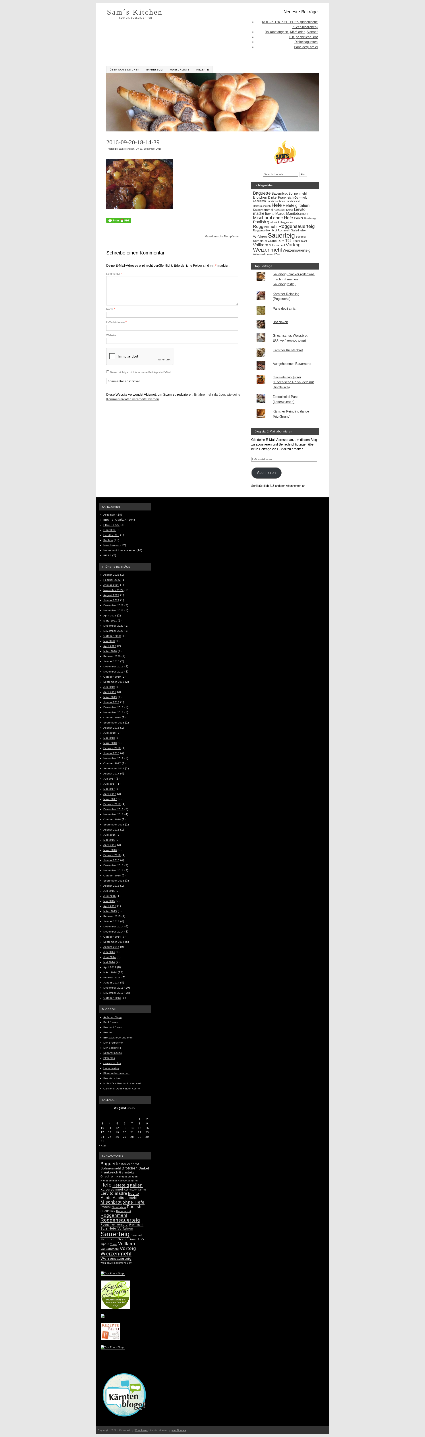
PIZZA (107, 555)
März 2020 (110, 651)
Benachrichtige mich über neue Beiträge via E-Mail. (141, 372)
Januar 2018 (111, 753)
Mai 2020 (109, 641)
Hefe (277, 205)
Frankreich (286, 197)
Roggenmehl (265, 226)
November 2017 (113, 758)
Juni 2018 (109, 732)
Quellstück (273, 222)
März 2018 (110, 743)
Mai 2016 (109, 840)
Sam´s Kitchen (135, 12)
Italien (304, 205)
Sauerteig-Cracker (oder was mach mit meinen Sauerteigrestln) (294, 279)
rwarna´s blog (112, 1063)
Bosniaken (280, 322)
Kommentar (114, 273)
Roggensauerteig (296, 226)
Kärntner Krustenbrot (288, 350)
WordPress (141, 1430)
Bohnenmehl (297, 193)
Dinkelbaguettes (306, 42)
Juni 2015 (109, 896)
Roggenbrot (286, 222)
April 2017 (109, 794)
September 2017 (113, 768)
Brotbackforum (112, 1027)
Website (111, 335)
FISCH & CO (111, 525)
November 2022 (113, 590)
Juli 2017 (109, 778)
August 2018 (111, 727)
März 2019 (110, 697)
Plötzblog (109, 1058)
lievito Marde (275, 213)
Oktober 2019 (112, 676)
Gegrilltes (109, 530)
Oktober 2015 (112, 875)
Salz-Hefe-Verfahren (116, 1228)
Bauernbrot (280, 193)
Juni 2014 (109, 957)
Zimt (277, 254)
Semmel (301, 236)
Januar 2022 (111, 600)
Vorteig (293, 244)
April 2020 (109, 646)
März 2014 (110, 972)
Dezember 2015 (113, 865)
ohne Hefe (283, 217)
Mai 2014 (109, 962)
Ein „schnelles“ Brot (303, 37)
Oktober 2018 (112, 717)
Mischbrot (262, 217)
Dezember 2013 (113, 987)
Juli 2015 (109, 891)
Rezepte (202, 69)
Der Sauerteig (112, 1047)
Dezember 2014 (113, 926)
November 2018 (113, 712)
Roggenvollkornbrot (265, 230)
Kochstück (279, 210)
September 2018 (113, 722)
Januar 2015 (111, 921)
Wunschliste (179, 69)
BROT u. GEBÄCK (115, 519)
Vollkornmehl (277, 245)
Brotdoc (108, 1032)
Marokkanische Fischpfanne (223, 236)
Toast (304, 241)
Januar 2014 (111, 982)
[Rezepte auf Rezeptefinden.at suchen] (113, 1348)
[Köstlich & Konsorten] (115, 1307)
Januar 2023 (111, 585)
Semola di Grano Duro (268, 240)
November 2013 (113, 992)
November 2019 (113, 671)
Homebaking (111, 1068)
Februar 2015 (112, 916)
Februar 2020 (112, 656)
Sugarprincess (112, 1053)
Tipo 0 (296, 240)
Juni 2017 (109, 783)
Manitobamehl (297, 213)
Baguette (262, 193)
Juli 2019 (109, 687)
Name (110, 309)
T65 (288, 240)
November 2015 (113, 870)
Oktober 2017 (112, 763)
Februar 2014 (112, 977)
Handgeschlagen (276, 201)
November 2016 (113, 814)
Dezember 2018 (113, 707)
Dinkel (272, 197)
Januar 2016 (111, 860)
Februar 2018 (112, 748)
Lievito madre (113, 1193)
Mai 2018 (109, 738)
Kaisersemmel (263, 209)
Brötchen (260, 197)
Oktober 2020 (112, 636)
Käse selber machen (116, 1073)
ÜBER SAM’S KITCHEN (124, 69)
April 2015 (109, 906)
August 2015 (111, 885)
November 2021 (113, 610)
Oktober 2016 (112, 819)
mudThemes (179, 1430)
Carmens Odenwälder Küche (121, 1088)
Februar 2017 (112, 804)
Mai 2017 (109, 789)
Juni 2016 (109, 834)
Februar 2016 (112, 855)
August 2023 (111, 574)
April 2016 (109, 845)
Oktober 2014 (112, 936)
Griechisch (259, 201)
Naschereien (111, 545)
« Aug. (103, 1145)
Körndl (289, 210)
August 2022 (111, 595)
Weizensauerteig (296, 250)
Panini (298, 218)
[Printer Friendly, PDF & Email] (118, 221)
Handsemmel (293, 201)
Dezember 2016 (113, 809)
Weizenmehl (267, 250)
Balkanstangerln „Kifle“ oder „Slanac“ (291, 32)
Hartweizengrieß (262, 206)
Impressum (154, 69)
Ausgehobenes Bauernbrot (292, 364)
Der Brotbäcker (113, 1042)
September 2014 (113, 941)
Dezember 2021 (113, 605)
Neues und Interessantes (119, 550)
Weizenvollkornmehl (263, 254)
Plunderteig (310, 218)
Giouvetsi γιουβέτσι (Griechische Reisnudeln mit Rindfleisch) (293, 382)
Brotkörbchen (112, 1078)
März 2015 (110, 911)
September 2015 (113, 880)
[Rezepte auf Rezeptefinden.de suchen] (113, 1274)
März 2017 (110, 799)
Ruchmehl (284, 230)
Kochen (108, 540)
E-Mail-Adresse (116, 322)
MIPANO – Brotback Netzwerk (122, 1083)
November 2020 (113, 631)
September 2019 (113, 681)
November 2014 (113, 931)
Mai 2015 (109, 901)
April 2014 (109, 967)
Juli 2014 (109, 952)
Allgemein (109, 514)
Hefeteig (290, 205)
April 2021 (109, 615)
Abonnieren (266, 473)
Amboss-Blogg (112, 1017)
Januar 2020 (111, 661)
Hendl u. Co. (111, 535)
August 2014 (111, 947)
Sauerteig (281, 235)
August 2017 (111, 773)
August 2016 (111, 829)
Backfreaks (110, 1022)
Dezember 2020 (113, 625)
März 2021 (110, 620)
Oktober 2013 (112, 998)
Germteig (300, 197)
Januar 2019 (111, 702)
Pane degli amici (306, 47)
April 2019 (109, 692)
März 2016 (110, 850)
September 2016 (113, 824)
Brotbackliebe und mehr (118, 1037)
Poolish (259, 221)
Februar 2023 (112, 580)
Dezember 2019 (113, 666)
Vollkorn (260, 244)
